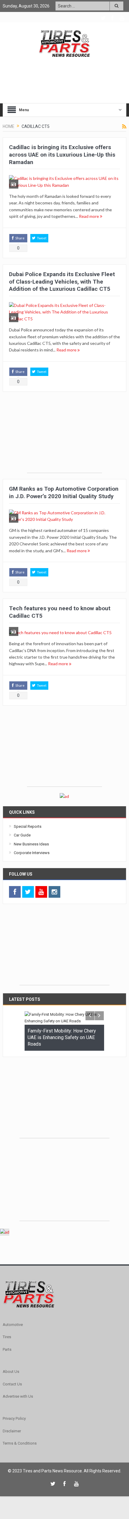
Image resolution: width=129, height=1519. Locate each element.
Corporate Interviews (32, 852)
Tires (7, 1337)
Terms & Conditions (20, 1443)
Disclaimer (12, 1430)
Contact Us (12, 1384)
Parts (7, 1349)
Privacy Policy (14, 1418)
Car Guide (22, 835)
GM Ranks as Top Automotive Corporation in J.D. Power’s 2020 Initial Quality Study (63, 492)
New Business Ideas (31, 844)
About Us (11, 1371)
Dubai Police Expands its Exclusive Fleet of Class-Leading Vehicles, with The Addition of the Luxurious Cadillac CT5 (62, 281)
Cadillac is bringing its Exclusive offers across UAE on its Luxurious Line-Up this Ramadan (62, 154)
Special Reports (27, 826)
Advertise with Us (18, 1396)
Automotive (13, 1324)
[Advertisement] (64, 435)
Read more (89, 216)
